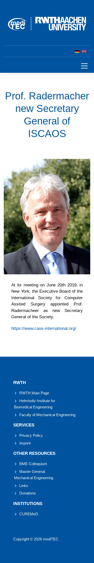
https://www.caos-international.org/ (43, 328)
